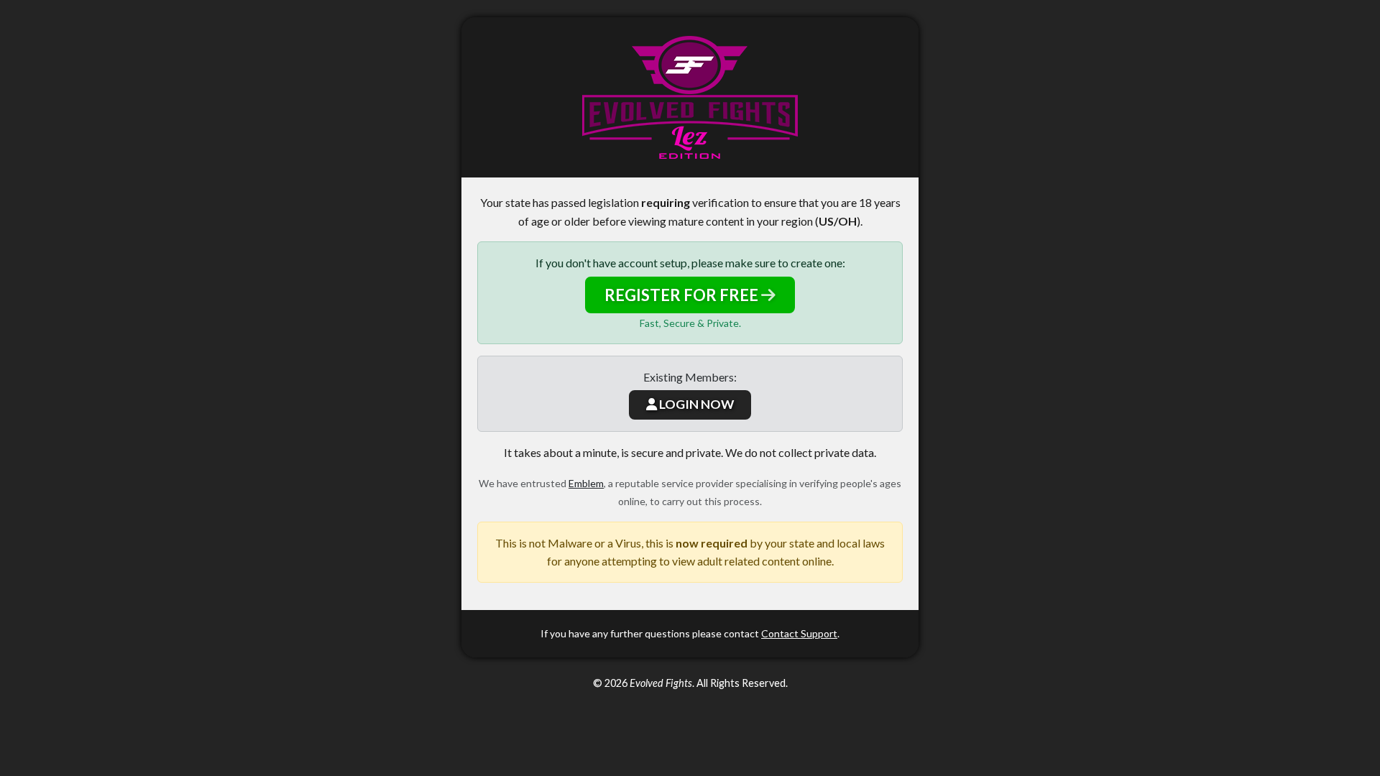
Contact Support (799, 633)
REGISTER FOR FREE (682, 295)
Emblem (586, 483)
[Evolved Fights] (690, 97)
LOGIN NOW (695, 404)
